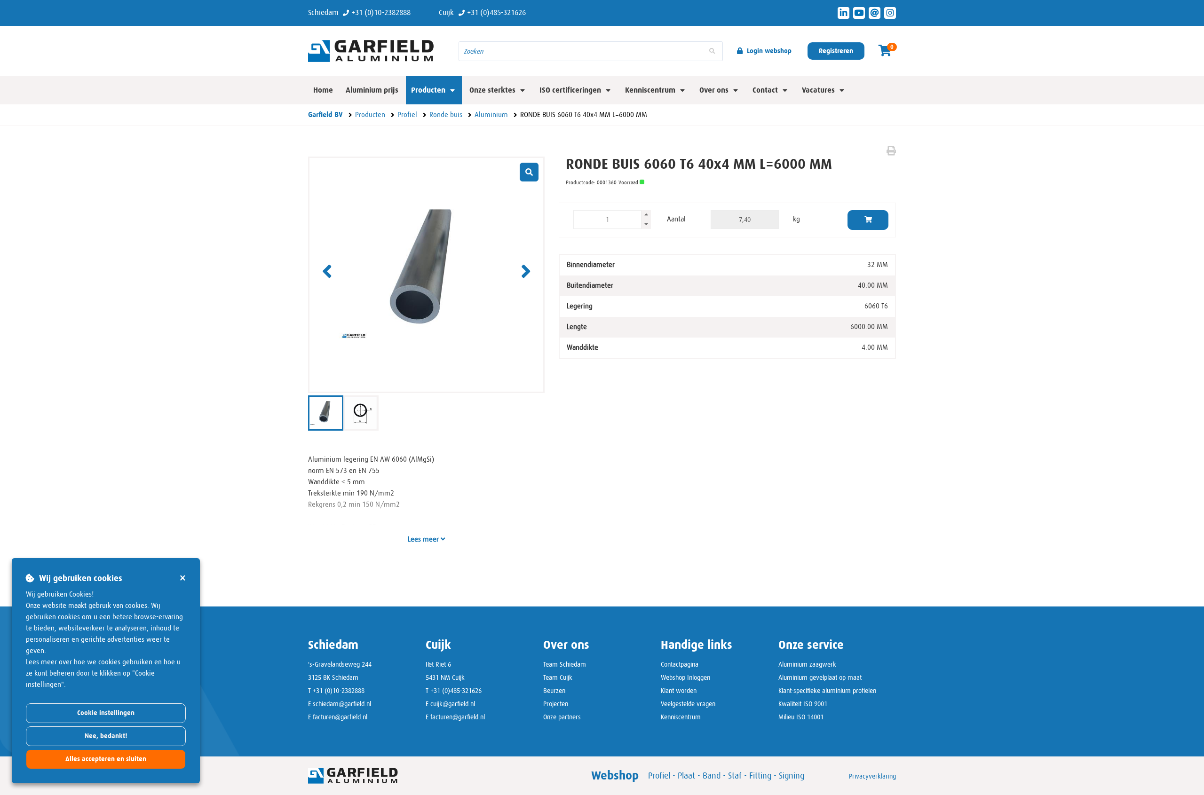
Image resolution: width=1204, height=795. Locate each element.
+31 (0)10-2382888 (338, 690)
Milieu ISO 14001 (801, 717)
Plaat (686, 775)
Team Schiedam (564, 664)
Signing (791, 775)
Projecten (555, 704)
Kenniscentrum (681, 717)
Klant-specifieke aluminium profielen (827, 690)
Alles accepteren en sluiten (105, 759)
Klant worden (679, 690)
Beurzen (554, 690)
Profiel (659, 775)
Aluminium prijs (372, 90)
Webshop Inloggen (685, 677)
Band (712, 775)
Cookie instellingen (106, 713)
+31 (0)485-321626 (456, 690)
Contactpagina (679, 664)
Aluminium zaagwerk (807, 664)
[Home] (376, 51)
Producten (428, 90)
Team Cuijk (557, 677)
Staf (735, 775)
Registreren (836, 51)
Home (323, 90)
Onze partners (562, 717)
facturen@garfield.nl (340, 717)
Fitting (760, 775)
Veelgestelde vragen (688, 704)
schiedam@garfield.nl (342, 704)
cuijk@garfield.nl (452, 704)
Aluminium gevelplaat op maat (820, 677)
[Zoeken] (712, 51)
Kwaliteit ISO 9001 (802, 704)
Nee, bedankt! (106, 736)
